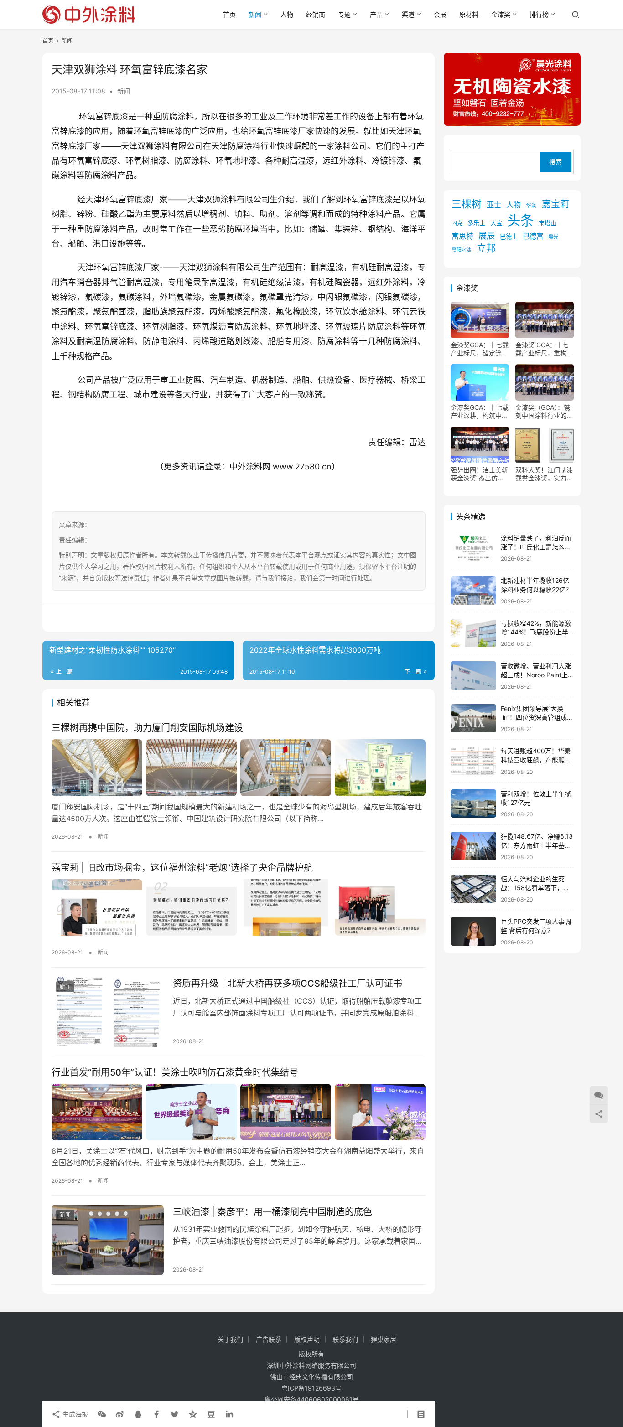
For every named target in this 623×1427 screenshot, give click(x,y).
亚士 (494, 204)
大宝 (496, 223)
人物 (286, 14)
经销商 (315, 14)
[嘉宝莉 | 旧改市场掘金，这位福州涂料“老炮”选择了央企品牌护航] (239, 907)
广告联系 (268, 1339)
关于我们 (230, 1339)
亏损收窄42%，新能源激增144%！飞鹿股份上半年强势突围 (536, 632)
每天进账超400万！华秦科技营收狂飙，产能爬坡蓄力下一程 (536, 760)
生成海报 (74, 1414)
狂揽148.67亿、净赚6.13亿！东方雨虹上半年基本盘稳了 (537, 845)
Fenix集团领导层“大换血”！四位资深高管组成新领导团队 (537, 717)
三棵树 (467, 204)
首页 (229, 14)
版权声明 (307, 1339)
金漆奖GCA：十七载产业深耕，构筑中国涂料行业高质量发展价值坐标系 (480, 411)
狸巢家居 (383, 1339)
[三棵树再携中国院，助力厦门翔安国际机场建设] (239, 767)
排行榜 (539, 14)
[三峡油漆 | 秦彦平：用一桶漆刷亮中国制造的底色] (108, 1240)
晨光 (553, 237)
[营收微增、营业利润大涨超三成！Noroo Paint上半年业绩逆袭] (473, 675)
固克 (457, 223)
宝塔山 (547, 223)
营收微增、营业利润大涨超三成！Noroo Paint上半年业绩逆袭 (536, 674)
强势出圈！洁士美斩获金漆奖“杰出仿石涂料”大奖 (479, 474)
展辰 (486, 236)
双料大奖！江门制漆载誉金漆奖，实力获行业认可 (544, 474)
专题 (344, 14)
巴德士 (509, 236)
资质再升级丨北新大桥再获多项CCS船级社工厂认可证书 (287, 983)
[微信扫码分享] (101, 1414)
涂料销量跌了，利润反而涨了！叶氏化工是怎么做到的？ (536, 547)
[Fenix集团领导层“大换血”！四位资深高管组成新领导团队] (473, 718)
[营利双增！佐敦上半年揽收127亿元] (473, 803)
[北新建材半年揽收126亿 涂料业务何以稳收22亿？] (473, 590)
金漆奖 (500, 14)
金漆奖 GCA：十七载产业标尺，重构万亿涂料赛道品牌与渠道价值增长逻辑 (544, 349)
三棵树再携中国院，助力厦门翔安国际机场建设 (147, 727)
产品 (376, 14)
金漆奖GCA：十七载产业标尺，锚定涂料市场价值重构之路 (480, 349)
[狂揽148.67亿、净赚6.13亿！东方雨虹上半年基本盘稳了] (473, 846)
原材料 (468, 14)
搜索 (555, 162)
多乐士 (476, 223)
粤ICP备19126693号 (311, 1388)
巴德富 (533, 236)
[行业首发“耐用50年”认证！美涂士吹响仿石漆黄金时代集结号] (239, 1112)
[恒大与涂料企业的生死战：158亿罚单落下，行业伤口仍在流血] (473, 889)
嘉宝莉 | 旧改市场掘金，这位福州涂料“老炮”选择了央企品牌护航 (182, 867)
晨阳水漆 (462, 250)
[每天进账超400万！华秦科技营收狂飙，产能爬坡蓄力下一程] (473, 761)
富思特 (462, 236)
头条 (520, 220)
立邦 (486, 248)
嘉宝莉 (555, 204)
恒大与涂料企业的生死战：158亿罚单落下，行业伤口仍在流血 (535, 888)
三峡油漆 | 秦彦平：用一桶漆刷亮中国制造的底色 (272, 1211)
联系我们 (345, 1339)
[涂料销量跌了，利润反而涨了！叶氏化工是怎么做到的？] (473, 548)
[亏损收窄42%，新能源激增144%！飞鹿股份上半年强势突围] (473, 633)
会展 (440, 14)
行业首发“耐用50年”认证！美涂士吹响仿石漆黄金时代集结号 (175, 1072)
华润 (531, 205)
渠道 (408, 14)
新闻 (255, 14)
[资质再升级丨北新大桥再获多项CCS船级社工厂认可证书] (108, 1012)
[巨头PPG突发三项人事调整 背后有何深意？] (473, 931)
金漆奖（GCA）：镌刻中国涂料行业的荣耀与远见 (544, 411)
